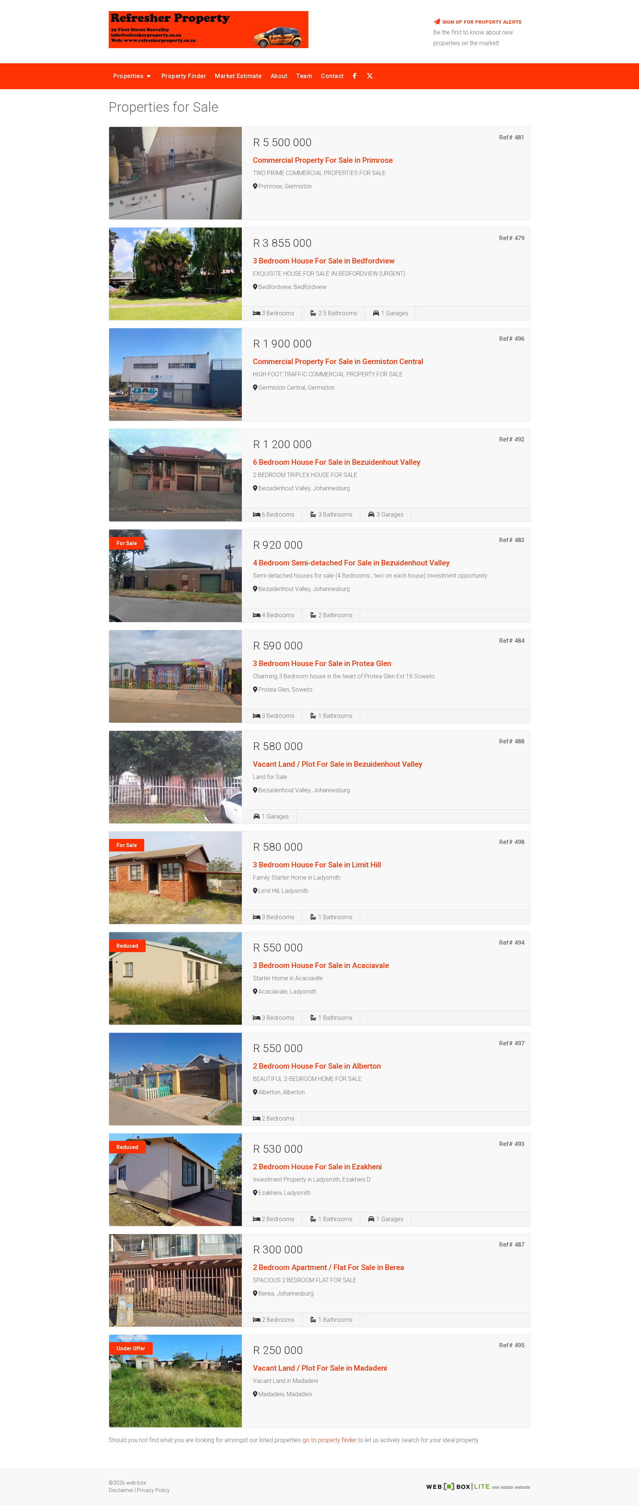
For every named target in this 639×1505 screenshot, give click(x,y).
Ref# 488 (511, 741)
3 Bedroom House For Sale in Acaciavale (321, 965)
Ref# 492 (511, 439)
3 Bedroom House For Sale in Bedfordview (324, 260)
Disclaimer (121, 1490)
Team (304, 76)
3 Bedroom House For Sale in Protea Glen (322, 663)
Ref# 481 (511, 137)
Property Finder (184, 76)
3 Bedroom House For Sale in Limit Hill (317, 864)
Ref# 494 (511, 942)
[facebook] (354, 76)
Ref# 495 (511, 1345)
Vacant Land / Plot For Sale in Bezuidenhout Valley (337, 764)
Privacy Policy (153, 1490)
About (279, 76)
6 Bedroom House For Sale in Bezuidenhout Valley (336, 462)
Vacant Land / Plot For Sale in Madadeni (320, 1368)
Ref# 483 (511, 540)
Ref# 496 (511, 338)
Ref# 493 (511, 1144)
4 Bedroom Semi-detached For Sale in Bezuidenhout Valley (351, 562)
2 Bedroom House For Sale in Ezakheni (317, 1166)
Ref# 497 (511, 1043)
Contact (332, 76)
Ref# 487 (511, 1244)
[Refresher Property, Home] (265, 29)
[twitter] (368, 76)
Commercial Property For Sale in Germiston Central (338, 361)
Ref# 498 (511, 842)
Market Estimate (238, 76)
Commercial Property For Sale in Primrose (323, 160)
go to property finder (329, 1440)
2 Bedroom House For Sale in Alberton (317, 1066)
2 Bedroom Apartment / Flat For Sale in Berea (328, 1267)
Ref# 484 (511, 640)
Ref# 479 (511, 238)
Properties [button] (129, 76)
